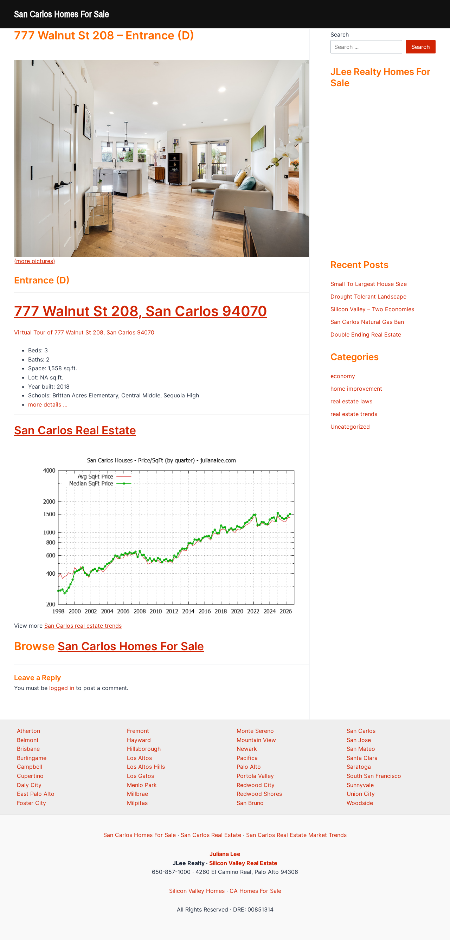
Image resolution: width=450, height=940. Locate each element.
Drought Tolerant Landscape (368, 296)
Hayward (139, 739)
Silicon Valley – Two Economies (372, 309)
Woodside (360, 802)
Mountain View (256, 739)
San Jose (359, 739)
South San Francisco (374, 775)
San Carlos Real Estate (75, 430)
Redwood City (256, 784)
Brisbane (28, 748)
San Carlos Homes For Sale (61, 14)
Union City (361, 793)
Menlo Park (142, 784)
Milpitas (137, 802)
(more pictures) (34, 260)
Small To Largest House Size (368, 283)
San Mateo (361, 748)
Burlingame (31, 757)
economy (342, 375)
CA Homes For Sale (255, 890)
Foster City (31, 802)
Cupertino (30, 775)
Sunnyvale (360, 784)
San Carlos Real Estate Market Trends (296, 834)
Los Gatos (140, 775)
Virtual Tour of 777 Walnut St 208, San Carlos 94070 (84, 332)
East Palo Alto (35, 793)
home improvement (356, 388)
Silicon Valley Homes (197, 890)
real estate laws (351, 401)
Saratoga (359, 766)
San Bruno (250, 802)
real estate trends (353, 413)
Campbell (29, 766)
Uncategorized (350, 426)
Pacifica (247, 757)
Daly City (29, 784)
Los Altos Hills (146, 766)
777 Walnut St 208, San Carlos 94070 (140, 311)
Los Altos (139, 757)
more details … (48, 404)
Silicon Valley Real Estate (243, 863)
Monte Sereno (255, 730)
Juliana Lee (225, 853)
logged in (61, 687)
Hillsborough (144, 748)
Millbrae (137, 793)
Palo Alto (249, 766)
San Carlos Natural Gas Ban (367, 321)
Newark (247, 748)
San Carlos (361, 730)
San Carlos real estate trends (83, 625)
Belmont (28, 739)
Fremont (138, 730)
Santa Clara (362, 757)
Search (339, 34)
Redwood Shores (259, 793)
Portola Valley (255, 775)
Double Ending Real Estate (365, 334)
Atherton (28, 730)
